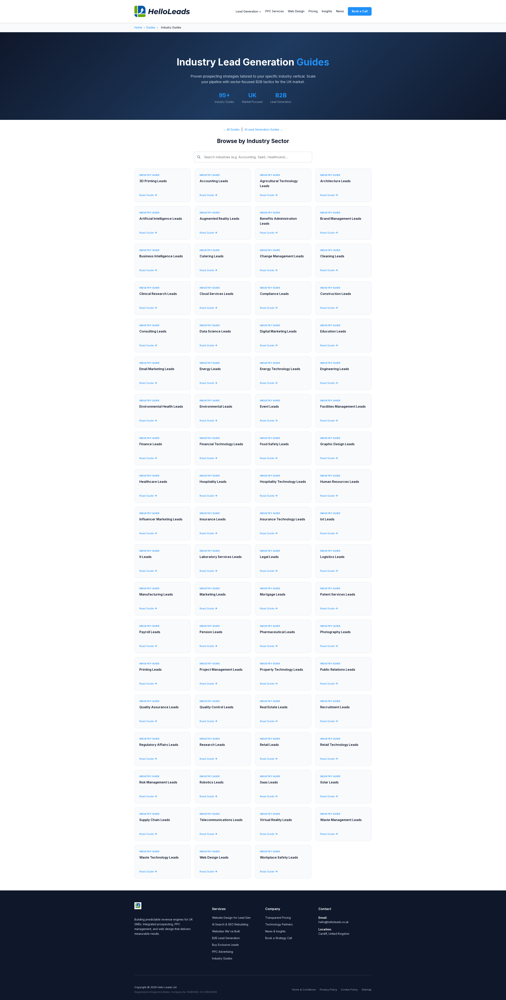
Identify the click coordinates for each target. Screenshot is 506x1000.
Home (138, 27)
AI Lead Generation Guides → (264, 129)
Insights (327, 11)
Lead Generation (247, 11)
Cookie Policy (349, 989)
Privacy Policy (328, 989)
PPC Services (274, 11)
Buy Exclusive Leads (225, 944)
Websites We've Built (226, 931)
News (340, 11)
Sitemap (367, 989)
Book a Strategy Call (278, 938)
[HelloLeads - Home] (162, 11)
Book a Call (360, 11)
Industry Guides (222, 958)
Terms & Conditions (304, 989)
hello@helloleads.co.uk (333, 922)
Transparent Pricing (278, 917)
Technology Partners (279, 924)
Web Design (296, 11)
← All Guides (231, 129)
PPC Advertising (222, 951)
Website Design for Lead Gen (231, 917)
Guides (150, 27)
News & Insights (275, 931)
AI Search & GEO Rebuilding (230, 924)
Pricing (313, 11)
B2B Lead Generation (226, 938)
